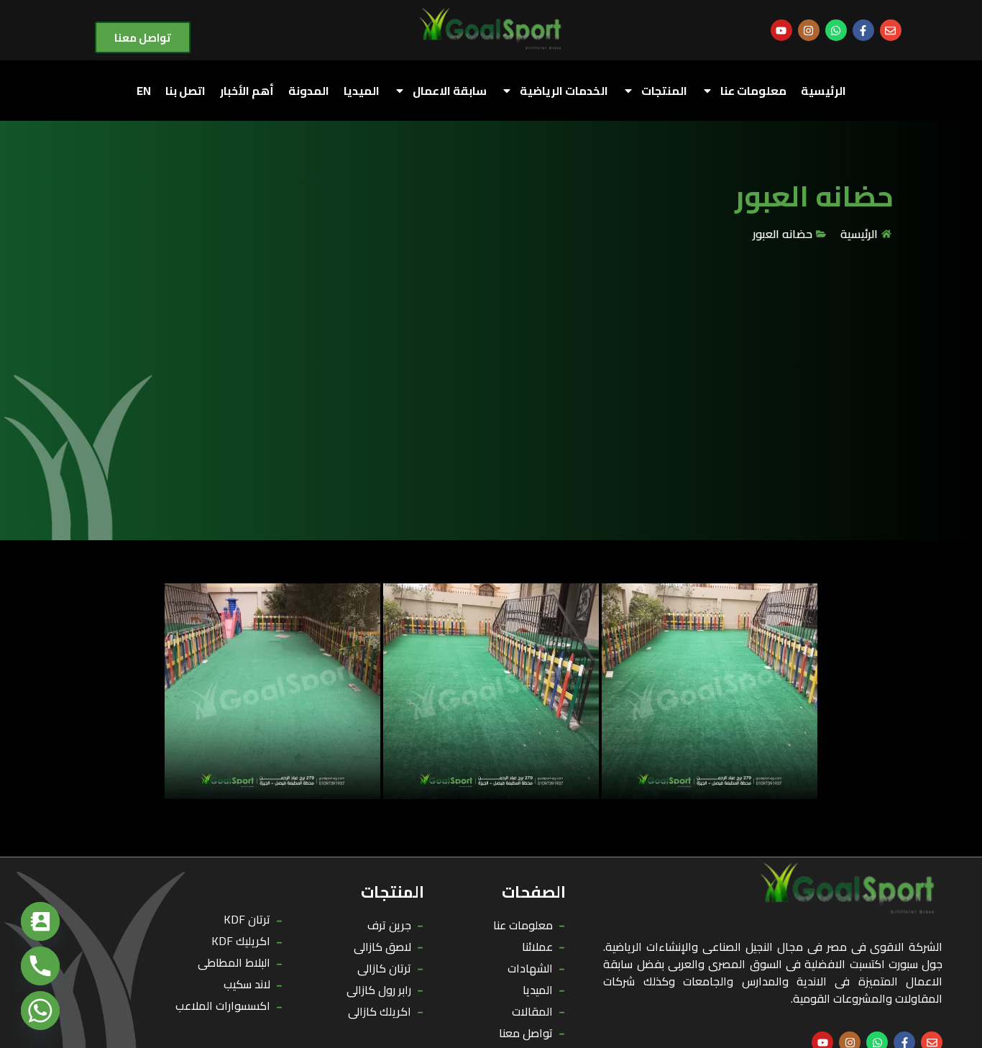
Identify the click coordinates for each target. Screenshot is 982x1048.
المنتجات (664, 90)
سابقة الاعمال (450, 90)
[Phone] (40, 966)
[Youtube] (781, 30)
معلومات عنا (753, 90)
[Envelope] (890, 30)
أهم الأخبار (247, 90)
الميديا (362, 90)
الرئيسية (823, 90)
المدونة (308, 90)
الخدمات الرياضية (564, 90)
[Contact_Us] (40, 921)
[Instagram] (809, 30)
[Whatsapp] (836, 30)
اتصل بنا (185, 90)
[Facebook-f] (863, 30)
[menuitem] (144, 91)
